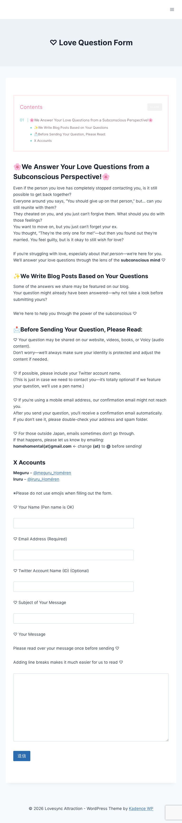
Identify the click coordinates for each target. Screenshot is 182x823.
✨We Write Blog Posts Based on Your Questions (71, 127)
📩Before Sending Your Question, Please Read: (70, 134)
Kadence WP (141, 808)
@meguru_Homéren (52, 472)
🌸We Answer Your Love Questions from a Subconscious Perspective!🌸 (91, 120)
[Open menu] (172, 9)
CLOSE (154, 107)
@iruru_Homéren (43, 479)
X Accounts (43, 141)
